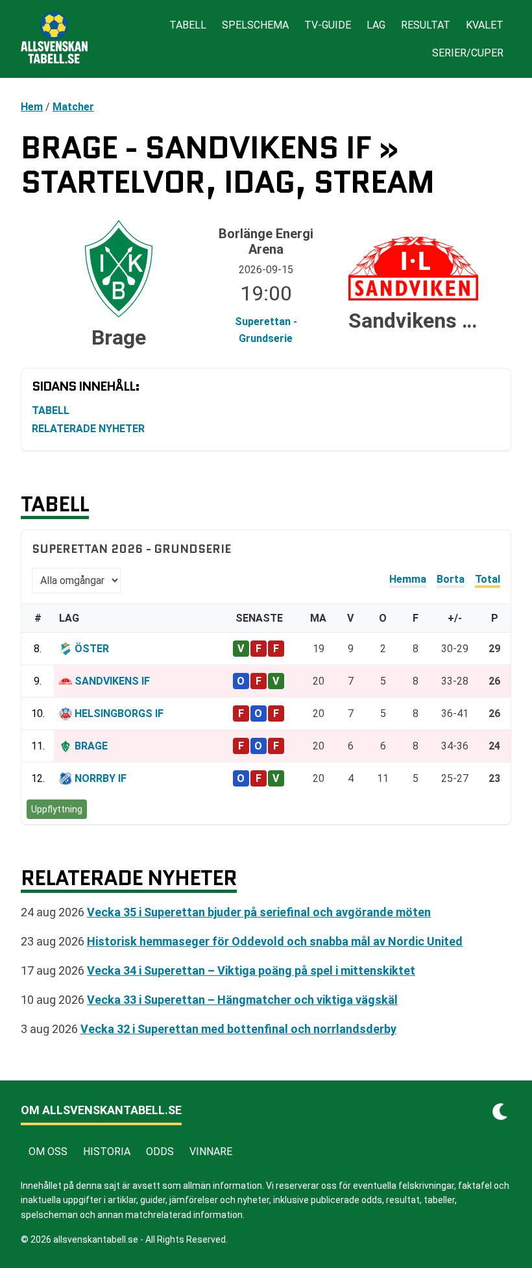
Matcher (73, 107)
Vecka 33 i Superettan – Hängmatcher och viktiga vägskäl (242, 999)
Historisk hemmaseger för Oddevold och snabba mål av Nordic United (275, 941)
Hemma (407, 579)
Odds (160, 1151)
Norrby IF (101, 778)
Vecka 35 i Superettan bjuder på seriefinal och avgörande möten (259, 912)
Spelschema (255, 25)
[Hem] (54, 39)
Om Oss (48, 1151)
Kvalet (484, 25)
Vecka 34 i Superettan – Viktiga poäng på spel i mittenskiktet (251, 970)
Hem (32, 107)
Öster (92, 648)
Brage (91, 746)
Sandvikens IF (112, 681)
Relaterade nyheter (88, 428)
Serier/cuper (467, 53)
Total (487, 579)
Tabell (187, 25)
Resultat (425, 25)
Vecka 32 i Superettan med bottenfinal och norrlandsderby (238, 1029)
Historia (106, 1151)
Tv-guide (327, 25)
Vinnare (210, 1151)
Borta (451, 579)
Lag (376, 25)
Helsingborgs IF (119, 713)
